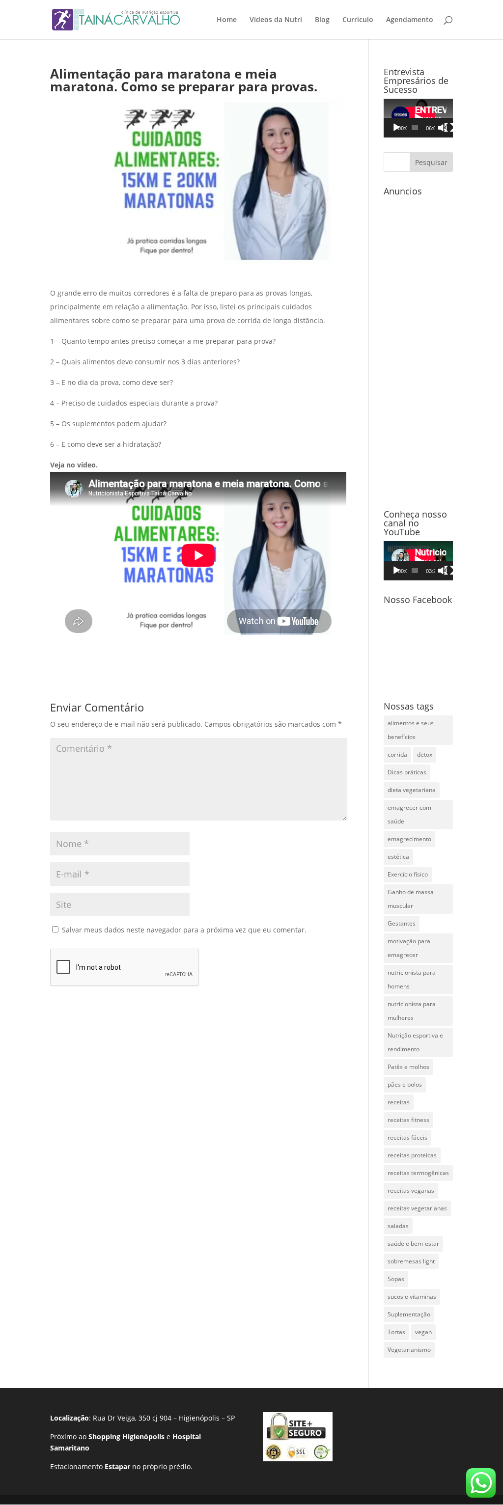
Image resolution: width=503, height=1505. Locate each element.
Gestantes (402, 923)
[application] (418, 118)
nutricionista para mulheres (412, 1011)
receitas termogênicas (418, 1173)
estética (398, 856)
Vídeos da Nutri (276, 20)
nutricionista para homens (412, 979)
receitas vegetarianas (417, 1208)
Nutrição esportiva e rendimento (415, 1042)
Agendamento (409, 20)
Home (227, 20)
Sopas (396, 1279)
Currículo (357, 20)
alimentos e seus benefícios (411, 730)
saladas (398, 1226)
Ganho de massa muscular (411, 899)
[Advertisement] (418, 347)
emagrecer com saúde (409, 814)
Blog (322, 20)
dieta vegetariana (412, 790)
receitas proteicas (412, 1155)
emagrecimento (409, 839)
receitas (399, 1102)
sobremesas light (411, 1261)
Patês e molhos (408, 1067)
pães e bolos (405, 1084)
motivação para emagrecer (409, 948)
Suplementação (409, 1314)
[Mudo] (442, 128)
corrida (397, 754)
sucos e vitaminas (412, 1296)
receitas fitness (408, 1120)
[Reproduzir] (396, 128)
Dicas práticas (407, 772)
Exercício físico (408, 874)
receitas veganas (411, 1190)
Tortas (396, 1332)
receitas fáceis (407, 1137)
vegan (423, 1332)
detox (424, 754)
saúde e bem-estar (413, 1243)
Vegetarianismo (409, 1349)
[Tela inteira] (449, 128)
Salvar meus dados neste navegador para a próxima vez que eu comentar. (184, 929)
